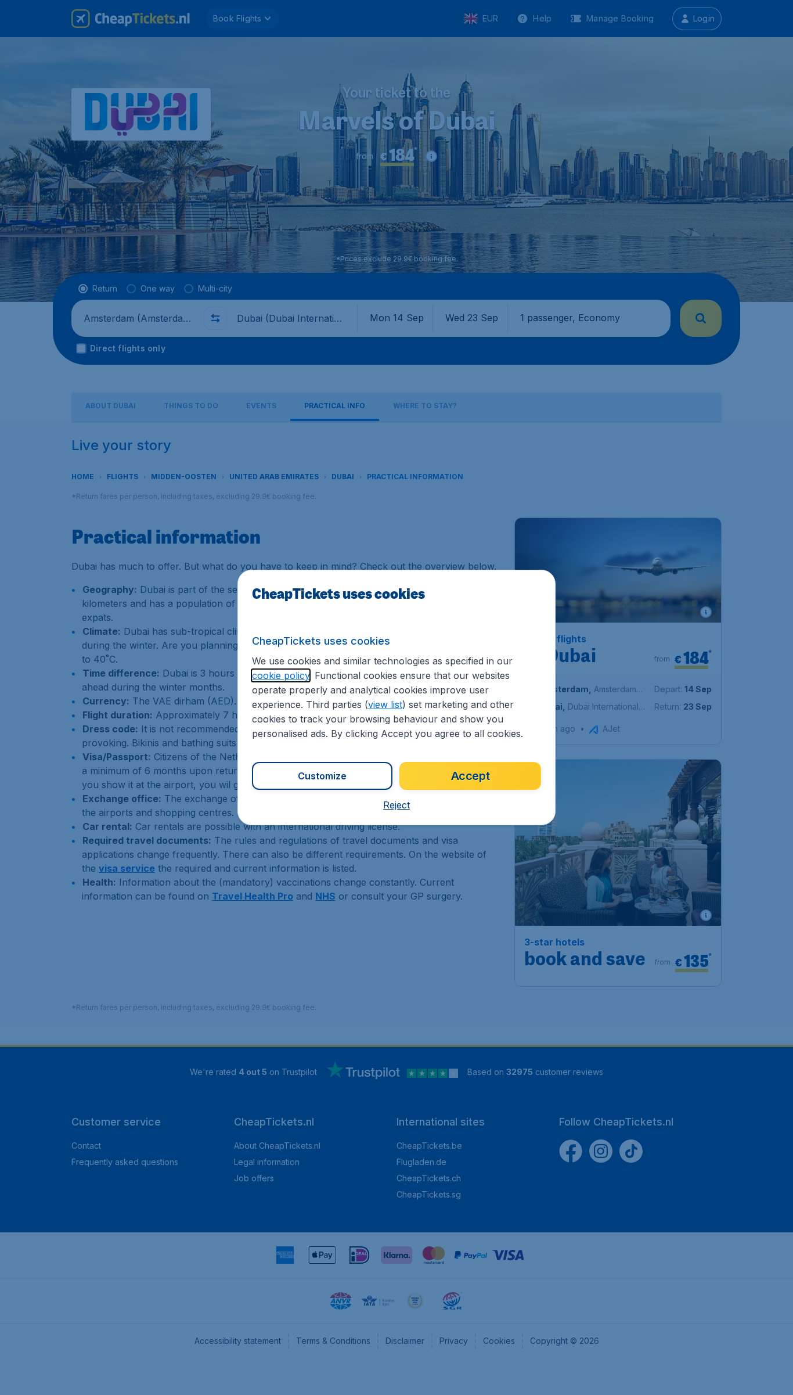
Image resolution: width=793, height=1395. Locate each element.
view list (385, 704)
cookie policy (280, 675)
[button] (396, 805)
